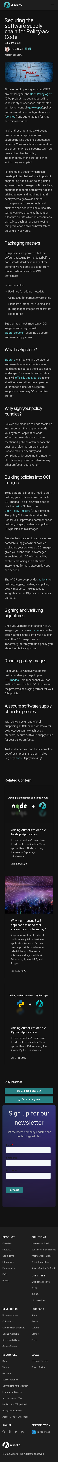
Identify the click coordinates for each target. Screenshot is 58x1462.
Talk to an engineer (31, 1099)
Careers (35, 1327)
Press (34, 1340)
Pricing (5, 1280)
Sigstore (10, 332)
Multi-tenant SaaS (40, 1243)
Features (6, 1249)
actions (43, 579)
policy (18, 506)
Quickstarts (8, 1321)
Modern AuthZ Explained (14, 1404)
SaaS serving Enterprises (44, 1249)
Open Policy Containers (13, 1327)
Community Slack (11, 1340)
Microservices (38, 1300)
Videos (5, 1367)
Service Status (9, 1346)
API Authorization (40, 1262)
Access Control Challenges (15, 1417)
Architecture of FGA (12, 1398)
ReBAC (35, 1294)
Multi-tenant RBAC (41, 1282)
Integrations (8, 1262)
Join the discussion (31, 1091)
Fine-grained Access (12, 1392)
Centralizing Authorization (15, 1386)
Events (35, 1321)
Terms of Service (40, 1361)
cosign (20, 332)
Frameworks (8, 1268)
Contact (35, 1334)
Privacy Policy (38, 1367)
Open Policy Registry (17, 510)
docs (18, 758)
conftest (11, 116)
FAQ (4, 1274)
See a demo (8, 1256)
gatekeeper (35, 107)
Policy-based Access (12, 1410)
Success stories (10, 1379)
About (35, 1315)
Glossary (6, 1373)
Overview (7, 1243)
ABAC (34, 1288)
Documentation (10, 1315)
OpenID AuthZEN (10, 1334)
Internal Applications (42, 1256)
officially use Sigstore (28, 377)
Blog (4, 1361)
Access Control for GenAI (44, 1268)
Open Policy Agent (41, 94)
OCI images (12, 680)
